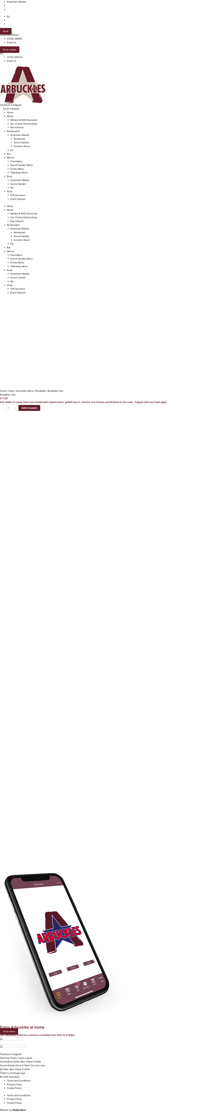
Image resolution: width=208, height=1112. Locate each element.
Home (10, 112)
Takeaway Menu (19, 172)
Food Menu (16, 161)
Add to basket (29, 407)
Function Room (22, 146)
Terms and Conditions (19, 1080)
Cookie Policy (14, 1088)
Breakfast (40, 390)
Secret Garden (21, 142)
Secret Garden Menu (21, 165)
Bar (9, 153)
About (10, 116)
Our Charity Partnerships (23, 123)
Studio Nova (19, 1110)
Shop (9, 191)
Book (9, 176)
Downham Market (19, 135)
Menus (10, 157)
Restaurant (19, 138)
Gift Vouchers (17, 195)
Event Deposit (17, 199)
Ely (12, 150)
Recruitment (17, 127)
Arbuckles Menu (24, 390)
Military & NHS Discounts (23, 120)
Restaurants (13, 131)
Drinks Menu (17, 168)
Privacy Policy (14, 1084)
